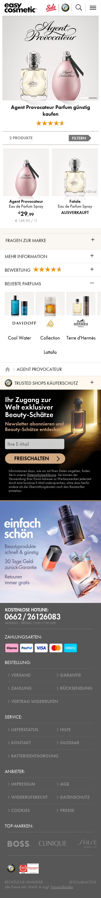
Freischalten (31, 458)
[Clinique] (52, 843)
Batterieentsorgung (35, 756)
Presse (67, 810)
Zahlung (21, 688)
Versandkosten (62, 887)
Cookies (20, 810)
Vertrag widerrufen (34, 701)
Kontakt (21, 743)
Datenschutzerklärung (41, 475)
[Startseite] (7, 369)
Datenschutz (75, 797)
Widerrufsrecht (29, 797)
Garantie (70, 675)
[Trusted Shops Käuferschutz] (11, 868)
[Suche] (78, 8)
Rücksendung (76, 688)
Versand (21, 675)
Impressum (23, 784)
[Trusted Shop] (65, 8)
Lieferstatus (24, 729)
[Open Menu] (21, 8)
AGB (64, 784)
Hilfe (65, 729)
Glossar (69, 743)
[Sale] (51, 8)
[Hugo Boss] (18, 844)
